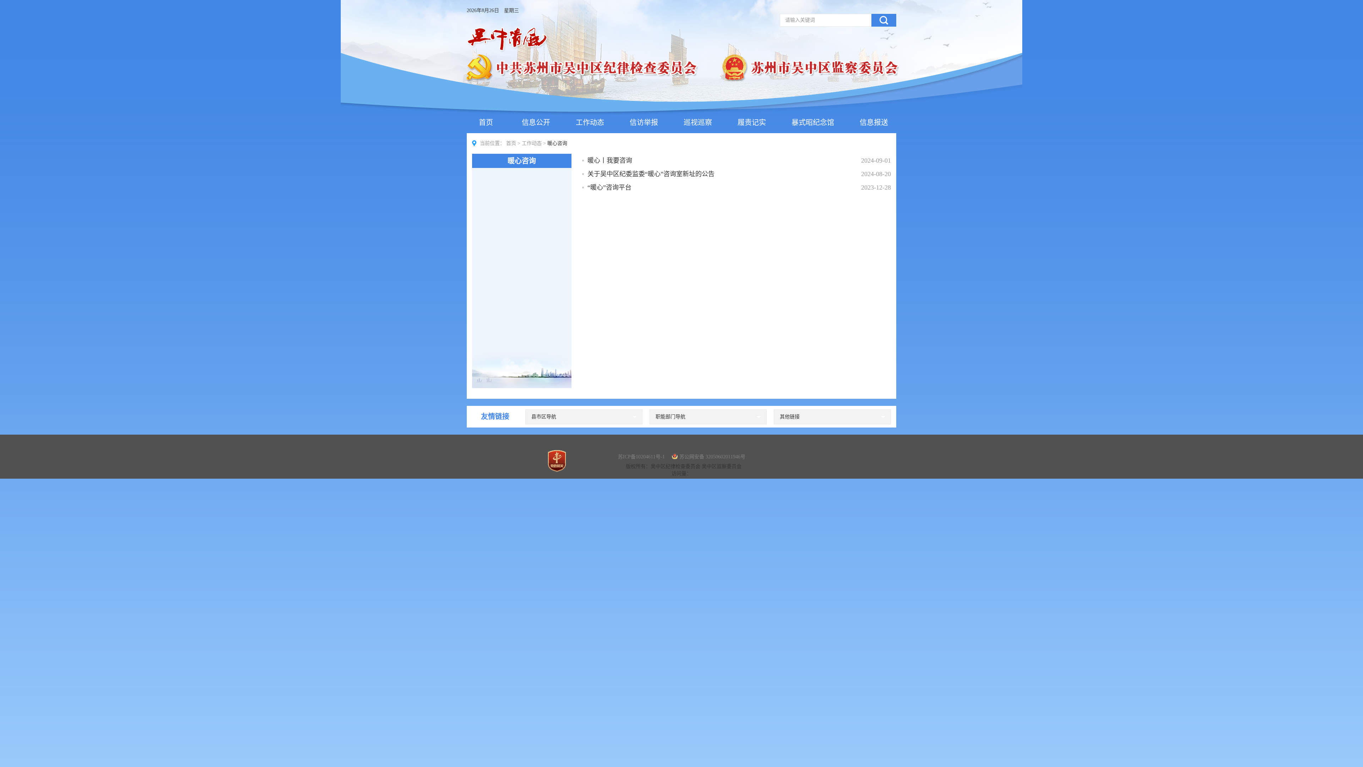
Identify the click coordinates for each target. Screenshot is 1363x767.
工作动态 (590, 122)
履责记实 (752, 122)
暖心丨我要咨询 (609, 160)
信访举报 (644, 122)
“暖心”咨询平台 (609, 187)
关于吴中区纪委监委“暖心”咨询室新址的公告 (651, 174)
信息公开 (536, 122)
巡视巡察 (698, 122)
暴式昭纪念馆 (813, 122)
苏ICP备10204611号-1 (641, 456)
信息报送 (874, 122)
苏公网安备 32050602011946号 (712, 456)
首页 (486, 122)
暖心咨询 (522, 161)
